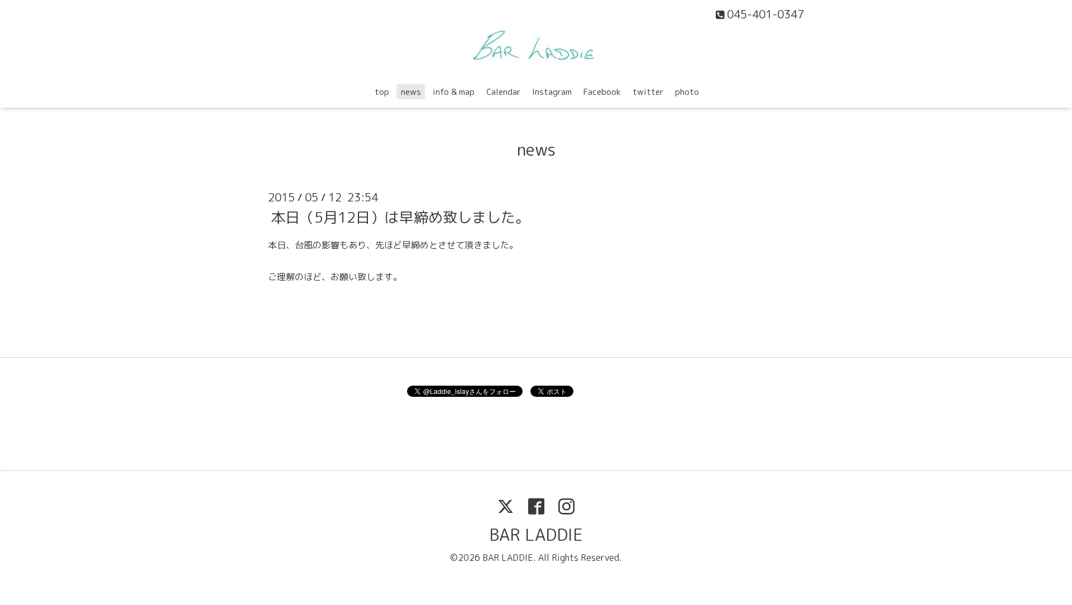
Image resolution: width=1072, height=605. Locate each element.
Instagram (552, 92)
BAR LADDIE (536, 534)
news (411, 92)
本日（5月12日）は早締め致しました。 (400, 217)
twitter (648, 92)
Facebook (602, 92)
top (382, 92)
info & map (454, 92)
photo (687, 92)
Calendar (503, 92)
